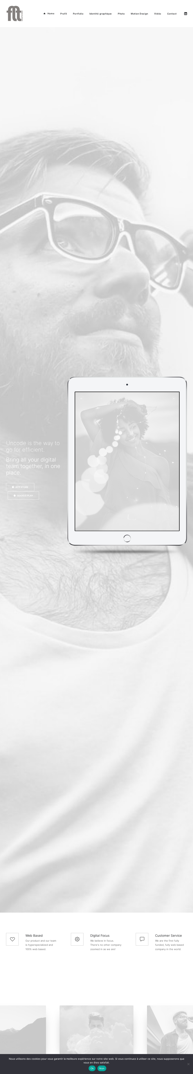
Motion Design (139, 13)
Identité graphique (100, 13)
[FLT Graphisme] (14, 13)
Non (101, 1068)
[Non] (188, 1064)
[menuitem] (49, 13)
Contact (172, 13)
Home (50, 13)
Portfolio (78, 13)
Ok (92, 1068)
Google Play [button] (25, 495)
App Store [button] (21, 487)
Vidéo (157, 13)
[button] (185, 13)
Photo (121, 13)
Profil (63, 13)
